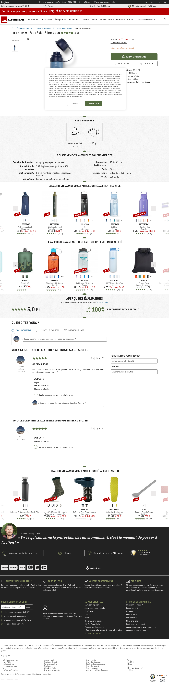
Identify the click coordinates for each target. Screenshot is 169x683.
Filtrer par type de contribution (125, 356)
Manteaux (47, 666)
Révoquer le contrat (92, 633)
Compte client (132, 608)
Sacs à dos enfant (92, 666)
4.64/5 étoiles (144, 6)
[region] (85, 88)
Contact (87, 614)
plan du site (46, 674)
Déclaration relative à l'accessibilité (141, 627)
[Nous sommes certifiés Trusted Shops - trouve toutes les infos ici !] (134, 553)
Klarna (50, 6)
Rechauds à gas (8, 664)
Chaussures (46, 19)
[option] (75, 136)
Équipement (61, 19)
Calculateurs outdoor (10, 660)
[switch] (162, 680)
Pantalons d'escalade (10, 670)
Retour (87, 617)
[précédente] (15, 208)
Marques (120, 19)
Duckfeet (130, 662)
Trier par (115, 366)
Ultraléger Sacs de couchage (96, 664)
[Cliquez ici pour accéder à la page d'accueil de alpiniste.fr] (13, 19)
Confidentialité (94, 624)
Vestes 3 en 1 (49, 660)
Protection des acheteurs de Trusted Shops (132, 82)
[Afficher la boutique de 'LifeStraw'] (16, 40)
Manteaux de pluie (51, 662)
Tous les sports (106, 19)
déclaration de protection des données (70, 96)
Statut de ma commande (94, 608)
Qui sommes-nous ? (134, 605)
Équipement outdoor (24, 28)
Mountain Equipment (135, 668)
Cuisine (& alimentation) (45, 28)
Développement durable (136, 630)
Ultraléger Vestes (50, 668)
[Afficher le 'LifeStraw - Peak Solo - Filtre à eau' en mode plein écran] (28, 39)
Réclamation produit (93, 621)
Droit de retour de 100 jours (100, 6)
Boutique (5, 2)
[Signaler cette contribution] (102, 358)
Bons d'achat (131, 614)
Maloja (129, 664)
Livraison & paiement (93, 605)
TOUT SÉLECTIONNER (93, 103)
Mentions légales (133, 621)
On (128, 666)
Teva (129, 660)
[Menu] (166, 674)
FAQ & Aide (88, 611)
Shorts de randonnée (52, 670)
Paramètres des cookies (94, 627)
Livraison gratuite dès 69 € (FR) (17, 6)
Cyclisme (85, 19)
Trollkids (130, 670)
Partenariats (131, 617)
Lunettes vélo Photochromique (97, 670)
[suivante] (153, 208)
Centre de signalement (135, 624)
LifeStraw (19, 33)
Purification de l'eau (64, 28)
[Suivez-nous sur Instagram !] (47, 608)
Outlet (130, 19)
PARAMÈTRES (75, 103)
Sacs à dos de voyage (93, 662)
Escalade (73, 19)
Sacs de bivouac (92, 668)
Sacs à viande (91, 660)
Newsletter (130, 611)
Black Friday (7, 662)
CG (85, 624)
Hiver (94, 19)
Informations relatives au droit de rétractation (103, 630)
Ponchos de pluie (50, 664)
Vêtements (33, 19)
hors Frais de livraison (119, 43)
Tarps (4, 668)
